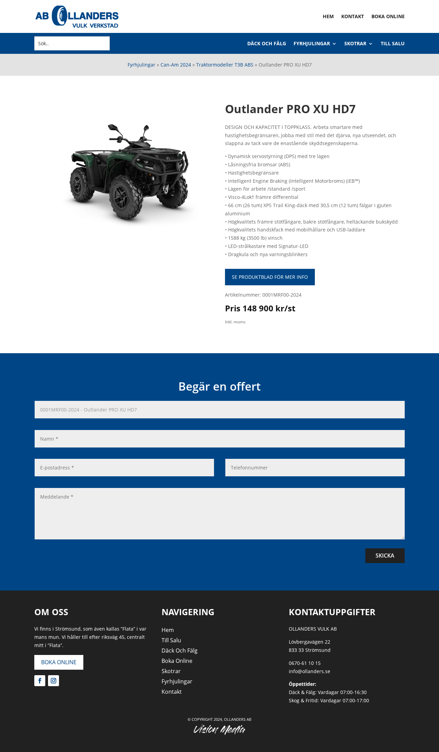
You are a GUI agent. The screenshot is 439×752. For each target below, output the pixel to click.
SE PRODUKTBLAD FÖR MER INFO (270, 277)
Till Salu (393, 44)
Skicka (385, 555)
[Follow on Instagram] (53, 680)
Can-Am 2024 (176, 64)
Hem (328, 16)
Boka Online (388, 16)
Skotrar (355, 44)
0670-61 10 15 (305, 663)
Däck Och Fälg (266, 44)
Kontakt (352, 16)
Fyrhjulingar (312, 44)
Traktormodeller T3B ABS (224, 64)
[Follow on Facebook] (39, 680)
